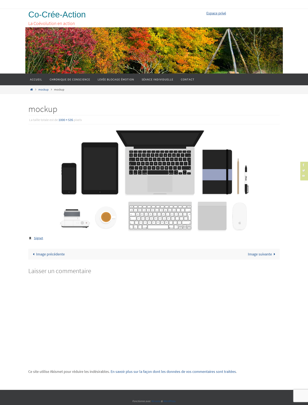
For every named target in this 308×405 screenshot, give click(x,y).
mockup (43, 89)
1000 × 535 (65, 120)
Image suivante (260, 254)
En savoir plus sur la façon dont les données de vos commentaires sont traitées (173, 371)
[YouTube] (303, 175)
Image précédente (50, 254)
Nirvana (155, 401)
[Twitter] (303, 170)
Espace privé (216, 13)
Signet (38, 238)
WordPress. (169, 401)
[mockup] (154, 180)
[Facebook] (303, 165)
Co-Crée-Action (57, 14)
